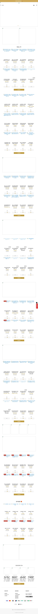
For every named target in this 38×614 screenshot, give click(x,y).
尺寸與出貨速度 (17, 594)
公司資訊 (6, 595)
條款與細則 (16, 596)
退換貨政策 (16, 595)
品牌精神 (6, 593)
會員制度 (16, 593)
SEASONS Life (7, 594)
